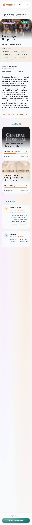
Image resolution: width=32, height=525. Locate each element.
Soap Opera (6, 114)
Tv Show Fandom (18, 114)
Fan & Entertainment (8, 22)
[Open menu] (27, 5)
